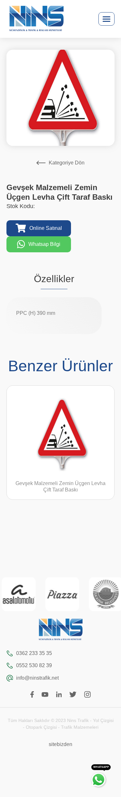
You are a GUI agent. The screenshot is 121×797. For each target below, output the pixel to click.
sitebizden (60, 744)
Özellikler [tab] (54, 278)
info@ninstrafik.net (37, 678)
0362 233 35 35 (34, 653)
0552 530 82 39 (34, 665)
